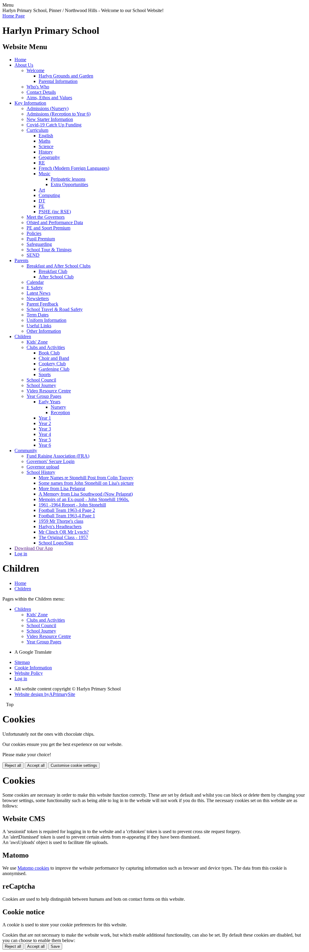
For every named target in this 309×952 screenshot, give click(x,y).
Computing (49, 195)
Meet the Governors (46, 217)
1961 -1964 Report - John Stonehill (72, 504)
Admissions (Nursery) (47, 108)
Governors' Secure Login (51, 461)
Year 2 (45, 423)
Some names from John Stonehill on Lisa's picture (86, 483)
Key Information (30, 103)
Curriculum (37, 130)
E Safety (35, 287)
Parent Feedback (42, 303)
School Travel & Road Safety (55, 309)
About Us (23, 65)
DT (42, 200)
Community (25, 450)
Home (20, 59)
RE (42, 162)
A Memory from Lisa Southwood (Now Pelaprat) (86, 494)
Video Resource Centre (49, 390)
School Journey (41, 385)
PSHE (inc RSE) (55, 211)
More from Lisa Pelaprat (62, 488)
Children (22, 336)
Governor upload (43, 466)
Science (46, 146)
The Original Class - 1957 (63, 537)
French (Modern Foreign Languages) (74, 168)
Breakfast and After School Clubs (59, 265)
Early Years (49, 401)
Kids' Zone (37, 341)
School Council (41, 379)
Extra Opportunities (69, 184)
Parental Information (58, 81)
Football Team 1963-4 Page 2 (67, 510)
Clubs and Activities (46, 347)
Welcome (35, 70)
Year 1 (45, 417)
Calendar (35, 282)
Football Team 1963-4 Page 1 (67, 515)
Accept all (36, 765)
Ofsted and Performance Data (55, 222)
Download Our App (33, 548)
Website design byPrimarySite (44, 694)
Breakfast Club (53, 271)
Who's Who (38, 86)
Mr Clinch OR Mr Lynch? (64, 532)
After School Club (56, 276)
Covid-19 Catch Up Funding (54, 124)
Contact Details (41, 92)
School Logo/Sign (56, 542)
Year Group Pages (44, 396)
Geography (49, 157)
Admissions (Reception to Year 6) (59, 113)
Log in (20, 553)
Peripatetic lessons (68, 179)
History (46, 151)
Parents (21, 260)
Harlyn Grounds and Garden (66, 75)
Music (44, 173)
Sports (45, 374)
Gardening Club (54, 369)
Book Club (49, 352)
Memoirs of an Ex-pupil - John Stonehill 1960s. (84, 499)
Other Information (44, 331)
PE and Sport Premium (48, 227)
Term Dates (38, 314)
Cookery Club (52, 363)
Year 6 (45, 445)
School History (41, 472)
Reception (60, 412)
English (46, 135)
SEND (33, 255)
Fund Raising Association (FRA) (58, 456)
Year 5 (45, 439)
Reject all (13, 765)
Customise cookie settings (74, 765)
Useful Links (39, 325)
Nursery (58, 407)
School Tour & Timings (49, 249)
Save (55, 946)
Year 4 (45, 434)
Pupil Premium (41, 238)
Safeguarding (39, 244)
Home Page (13, 15)
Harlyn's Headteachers (60, 526)
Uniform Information (46, 320)
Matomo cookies (33, 868)
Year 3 (45, 428)
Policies (34, 233)
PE (41, 206)
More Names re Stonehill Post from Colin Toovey (86, 477)
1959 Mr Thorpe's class (61, 521)
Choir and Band (54, 358)
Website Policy (28, 673)
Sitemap (22, 662)
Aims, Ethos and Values (49, 97)
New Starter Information (50, 119)
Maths (44, 141)
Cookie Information (33, 667)
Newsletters (38, 298)
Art (42, 189)
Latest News (38, 293)
